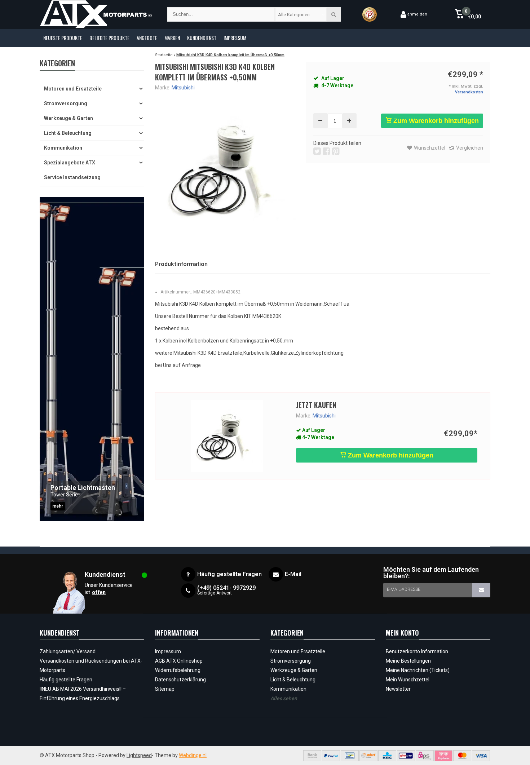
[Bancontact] (350, 755)
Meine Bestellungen (408, 661)
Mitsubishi (183, 87)
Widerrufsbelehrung (177, 670)
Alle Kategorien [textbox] (294, 14)
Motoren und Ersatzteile (73, 89)
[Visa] (481, 755)
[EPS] (425, 755)
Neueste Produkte (62, 37)
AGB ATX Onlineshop (179, 661)
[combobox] (301, 14)
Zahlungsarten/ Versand (68, 651)
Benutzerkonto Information (417, 651)
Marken (172, 37)
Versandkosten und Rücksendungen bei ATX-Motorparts (91, 665)
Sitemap (165, 689)
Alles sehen (283, 698)
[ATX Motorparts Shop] (96, 14)
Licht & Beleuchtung (68, 133)
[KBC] (387, 755)
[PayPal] (331, 755)
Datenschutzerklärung (180, 679)
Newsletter (398, 689)
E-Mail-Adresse (403, 589)
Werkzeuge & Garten (68, 118)
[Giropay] (406, 755)
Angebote (147, 37)
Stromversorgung (65, 103)
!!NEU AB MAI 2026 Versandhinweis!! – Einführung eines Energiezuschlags (83, 693)
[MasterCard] (462, 755)
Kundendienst (201, 37)
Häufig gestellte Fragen (66, 679)
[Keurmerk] (369, 14)
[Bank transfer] (312, 755)
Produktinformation (181, 264)
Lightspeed (139, 755)
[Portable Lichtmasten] (92, 359)
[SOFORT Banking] (368, 755)
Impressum (235, 37)
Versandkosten (469, 92)
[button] (467, 14)
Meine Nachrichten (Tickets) (418, 670)
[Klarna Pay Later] (443, 755)
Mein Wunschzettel (407, 679)
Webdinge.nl (193, 755)
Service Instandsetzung (72, 177)
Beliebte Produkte (109, 37)
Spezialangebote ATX (69, 162)
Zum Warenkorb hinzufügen (435, 120)
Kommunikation (63, 148)
